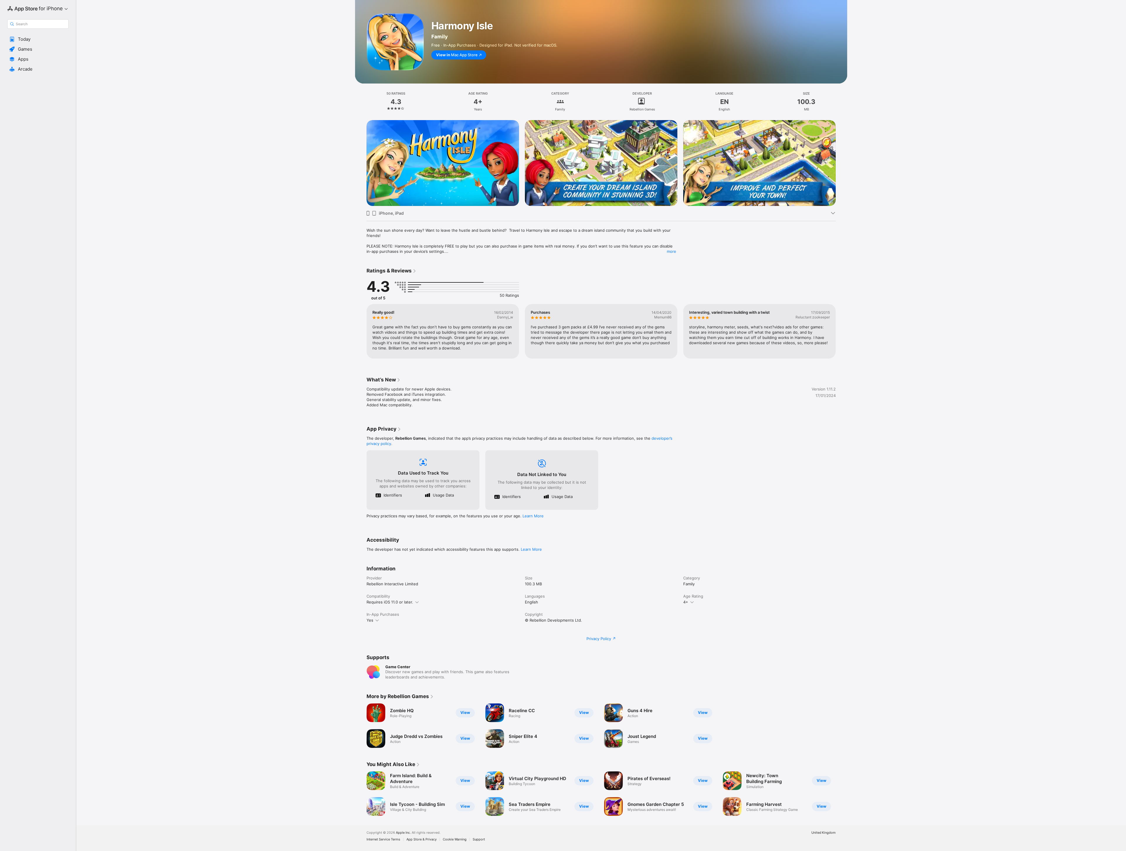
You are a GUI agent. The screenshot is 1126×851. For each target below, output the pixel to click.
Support (479, 839)
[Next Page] (841, 154)
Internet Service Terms (383, 839)
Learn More (533, 516)
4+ (685, 602)
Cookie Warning (455, 839)
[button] (38, 39)
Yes (370, 620)
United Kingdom (823, 832)
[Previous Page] (361, 154)
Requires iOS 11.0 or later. (390, 602)
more (671, 251)
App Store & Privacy (421, 839)
